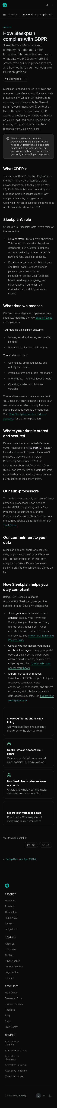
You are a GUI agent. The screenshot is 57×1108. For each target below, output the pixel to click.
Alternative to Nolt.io (15, 1065)
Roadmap (10, 906)
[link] (28, 721)
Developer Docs (13, 998)
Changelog (11, 912)
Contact (9, 955)
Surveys (9, 923)
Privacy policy (12, 961)
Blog (7, 1015)
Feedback (10, 900)
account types (44, 317)
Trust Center (10, 525)
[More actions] (52, 5)
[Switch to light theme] (44, 1095)
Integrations (11, 929)
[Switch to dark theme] (50, 1095)
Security (9, 978)
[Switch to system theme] (38, 1095)
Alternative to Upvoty (16, 1050)
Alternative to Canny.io (12, 1043)
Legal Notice (11, 972)
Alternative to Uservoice (12, 1058)
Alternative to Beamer (16, 1070)
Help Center (11, 992)
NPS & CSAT (11, 917)
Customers (10, 949)
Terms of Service (14, 966)
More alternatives (14, 1076)
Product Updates (14, 1004)
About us (9, 943)
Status (8, 1021)
